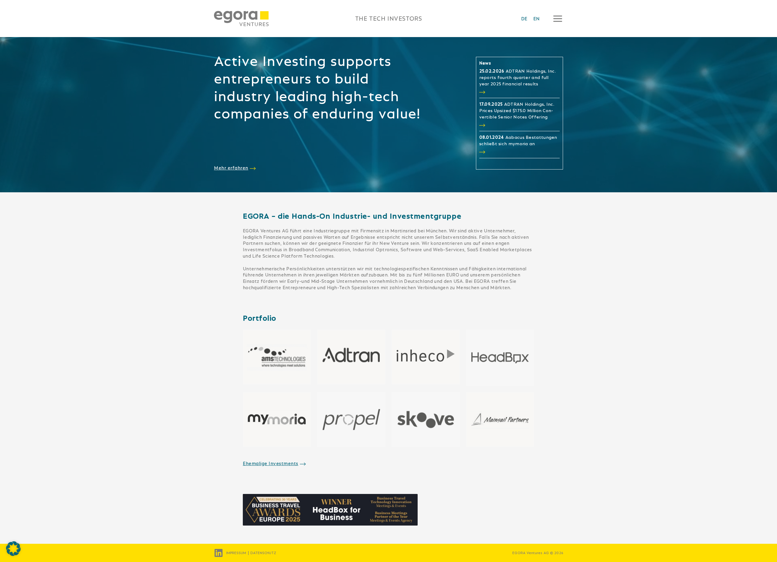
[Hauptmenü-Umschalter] (556, 18)
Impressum (236, 553)
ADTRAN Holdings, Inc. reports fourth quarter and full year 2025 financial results (517, 77)
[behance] (218, 552)
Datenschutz (263, 553)
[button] (13, 548)
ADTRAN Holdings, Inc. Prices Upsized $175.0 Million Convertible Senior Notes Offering (517, 110)
